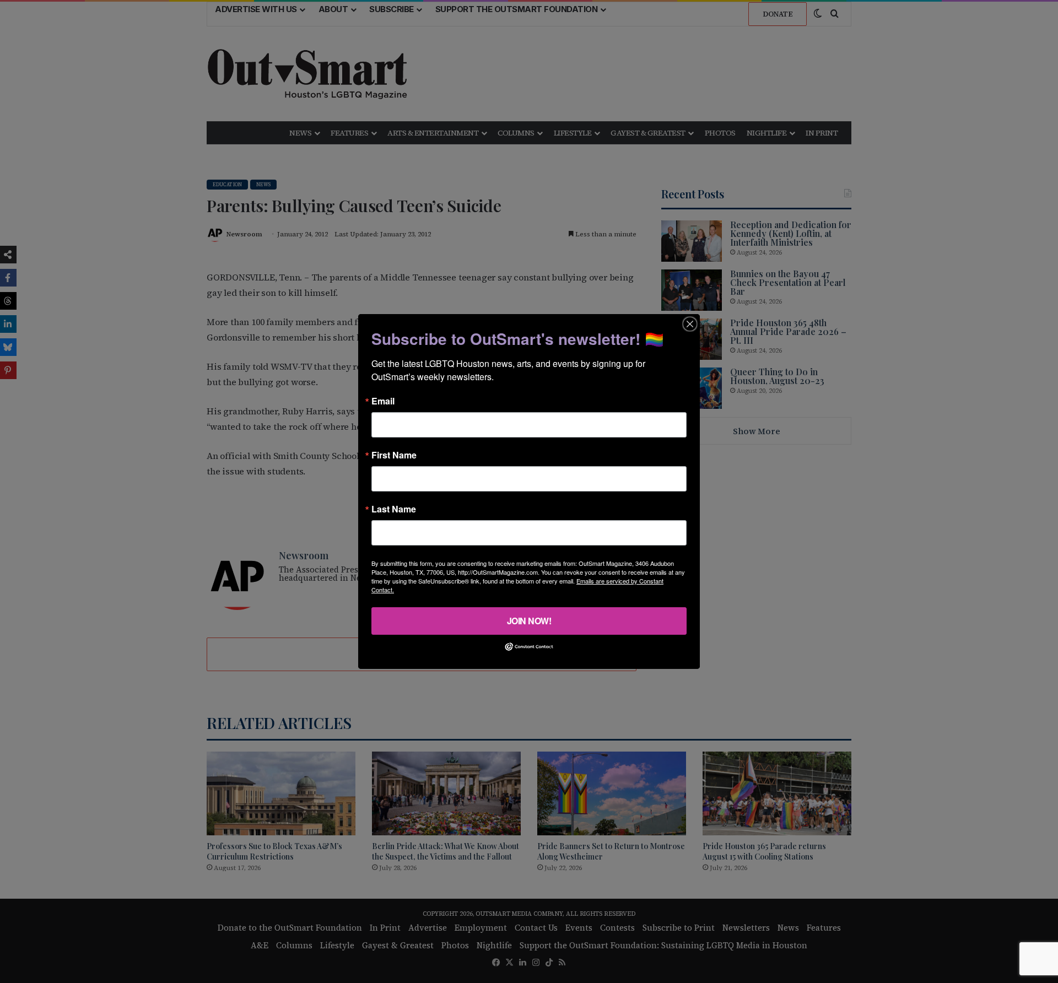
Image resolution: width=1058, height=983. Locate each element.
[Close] (690, 324)
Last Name (393, 509)
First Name (394, 455)
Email (383, 401)
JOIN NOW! (529, 620)
